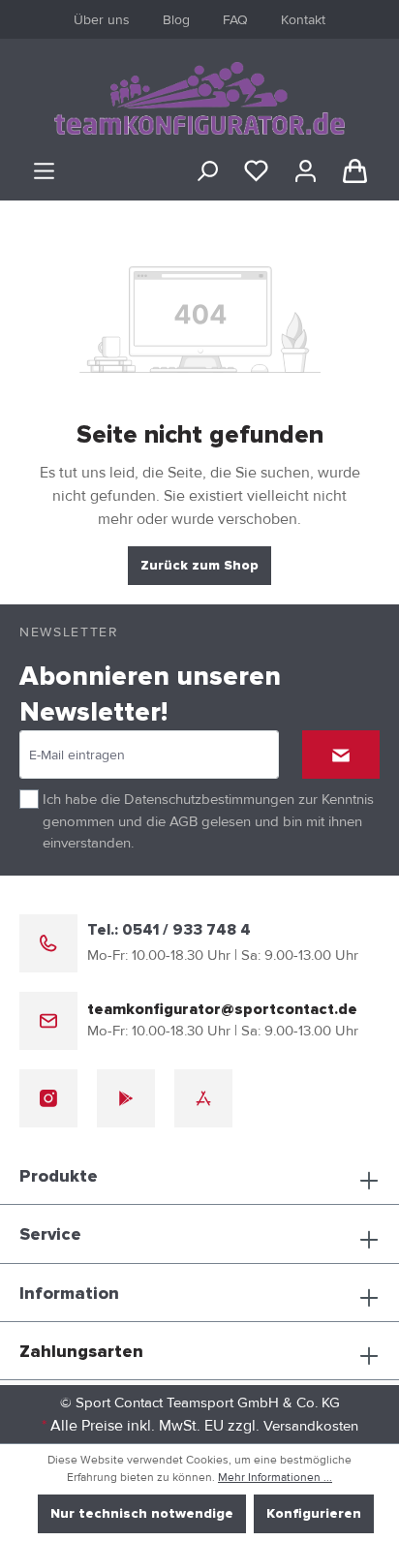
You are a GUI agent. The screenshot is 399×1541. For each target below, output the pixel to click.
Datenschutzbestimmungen (209, 799)
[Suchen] (206, 171)
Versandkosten (310, 1425)
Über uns (102, 20)
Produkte (58, 1177)
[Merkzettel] (256, 171)
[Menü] (44, 171)
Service (50, 1235)
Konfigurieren (313, 1514)
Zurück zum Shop (199, 565)
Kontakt (303, 20)
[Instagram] (48, 1098)
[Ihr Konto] (305, 171)
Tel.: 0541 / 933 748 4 (169, 930)
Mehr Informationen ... (275, 1477)
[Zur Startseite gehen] (199, 98)
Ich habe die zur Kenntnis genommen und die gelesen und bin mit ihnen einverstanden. (208, 820)
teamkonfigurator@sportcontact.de (222, 1009)
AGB (183, 821)
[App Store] (203, 1098)
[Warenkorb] (355, 171)
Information (69, 1294)
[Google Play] (126, 1098)
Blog (176, 20)
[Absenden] (341, 754)
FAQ (235, 20)
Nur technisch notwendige (141, 1514)
